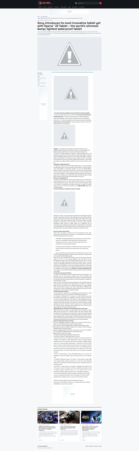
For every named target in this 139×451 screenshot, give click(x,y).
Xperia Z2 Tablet (74, 150)
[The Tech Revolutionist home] (52, 3)
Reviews (44, 7)
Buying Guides (50, 7)
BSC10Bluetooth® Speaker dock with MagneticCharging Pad (67, 260)
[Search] (100, 3)
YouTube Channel (68, 384)
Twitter (77, 382)
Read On (40, 440)
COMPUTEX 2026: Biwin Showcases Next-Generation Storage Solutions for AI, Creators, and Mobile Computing (47, 428)
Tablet (38, 84)
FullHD (38, 81)
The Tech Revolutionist (41, 86)
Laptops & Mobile (63, 7)
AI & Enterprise (75, 7)
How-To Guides (81, 7)
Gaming (69, 7)
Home (38, 16)
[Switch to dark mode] (76, 3)
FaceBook (87, 382)
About (87, 446)
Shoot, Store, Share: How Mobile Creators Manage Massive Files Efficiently (68, 428)
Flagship (38, 79)
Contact (96, 446)
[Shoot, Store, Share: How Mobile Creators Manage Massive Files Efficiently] (69, 417)
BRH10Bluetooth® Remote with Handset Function (71, 263)
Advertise (91, 446)
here (79, 336)
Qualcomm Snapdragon (41, 82)
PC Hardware (56, 7)
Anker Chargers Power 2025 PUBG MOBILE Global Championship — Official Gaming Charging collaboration (90, 428)
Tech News (40, 7)
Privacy (100, 446)
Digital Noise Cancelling (41, 78)
